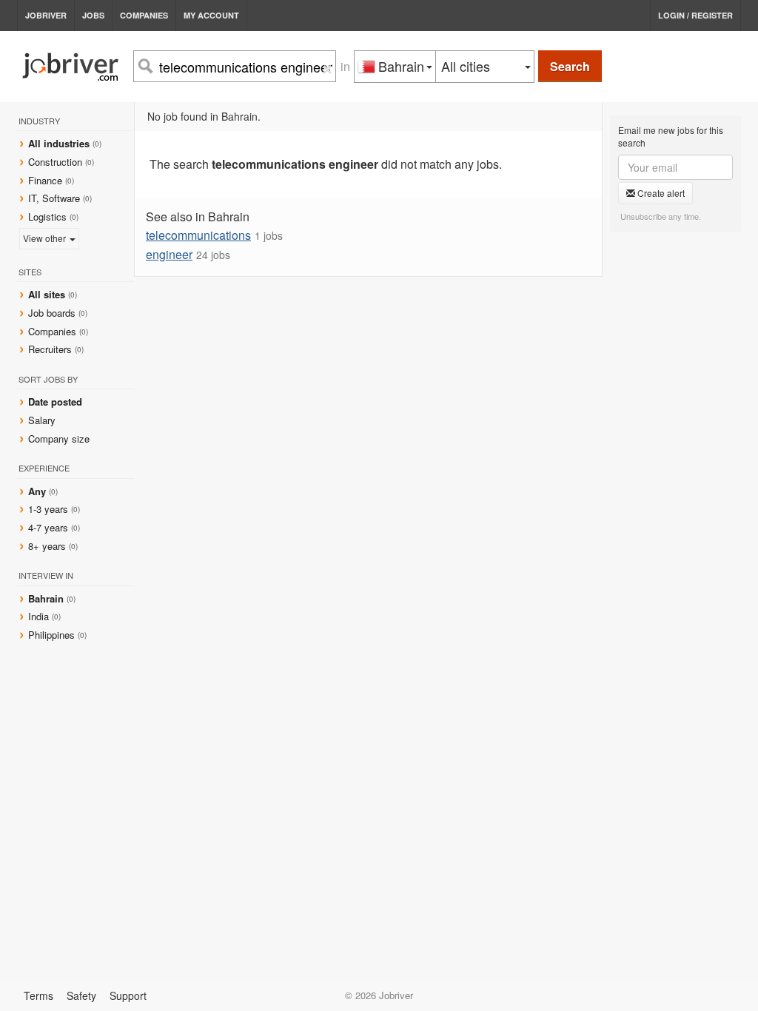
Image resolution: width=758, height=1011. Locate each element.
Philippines (53, 635)
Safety (81, 995)
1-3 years (48, 509)
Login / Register (695, 15)
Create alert (660, 193)
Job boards (52, 313)
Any (37, 491)
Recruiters (51, 349)
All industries (59, 143)
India (40, 616)
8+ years (47, 546)
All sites (46, 294)
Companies (144, 15)
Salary (42, 420)
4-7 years (48, 527)
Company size (59, 438)
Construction (55, 162)
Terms (38, 995)
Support (128, 995)
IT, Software (54, 198)
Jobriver (46, 15)
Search (570, 66)
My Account (211, 15)
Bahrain (47, 598)
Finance (45, 180)
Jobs (93, 15)
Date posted (55, 401)
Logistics (47, 216)
